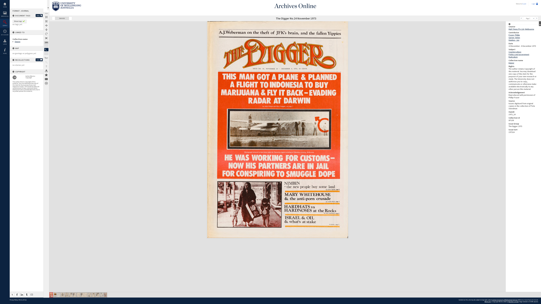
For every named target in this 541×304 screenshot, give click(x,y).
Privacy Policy (14, 300)
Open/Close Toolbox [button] (48, 5)
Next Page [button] (536, 18)
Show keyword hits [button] (46, 62)
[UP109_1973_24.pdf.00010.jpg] (90, 294)
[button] (46, 49)
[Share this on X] (12, 293)
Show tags (18, 21)
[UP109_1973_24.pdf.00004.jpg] (63, 294)
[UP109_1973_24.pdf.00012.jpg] (97, 294)
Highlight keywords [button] (46, 66)
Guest (524, 4)
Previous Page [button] (521, 18)
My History (5, 35)
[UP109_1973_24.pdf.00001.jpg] (51, 294)
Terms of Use (22, 300)
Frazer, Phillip (514, 35)
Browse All (5, 16)
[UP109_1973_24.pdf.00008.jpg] (78, 294)
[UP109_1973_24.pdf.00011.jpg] (94, 294)
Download (46, 71)
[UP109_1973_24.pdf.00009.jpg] (84, 294)
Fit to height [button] (46, 30)
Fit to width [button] (46, 25)
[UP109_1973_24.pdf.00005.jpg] (66, 294)
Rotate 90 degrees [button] (46, 34)
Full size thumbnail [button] (46, 17)
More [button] (5, 53)
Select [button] (533, 18)
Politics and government (519, 54)
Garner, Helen (514, 37)
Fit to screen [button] (46, 21)
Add (38, 15)
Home (5, 7)
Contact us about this (46, 79)
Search (5, 25)
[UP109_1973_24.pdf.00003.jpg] (59, 294)
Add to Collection (46, 75)
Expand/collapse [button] (540, 23)
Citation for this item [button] (46, 83)
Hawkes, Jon (514, 40)
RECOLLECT (488, 302)
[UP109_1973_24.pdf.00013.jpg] (101, 294)
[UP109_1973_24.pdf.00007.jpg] (74, 294)
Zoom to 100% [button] (46, 38)
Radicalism (513, 57)
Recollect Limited (513, 302)
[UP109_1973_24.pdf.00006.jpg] (70, 294)
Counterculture (515, 52)
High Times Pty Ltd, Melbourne (521, 29)
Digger (17, 41)
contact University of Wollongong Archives (505, 300)
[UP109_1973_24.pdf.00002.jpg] (55, 294)
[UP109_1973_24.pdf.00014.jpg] (105, 294)
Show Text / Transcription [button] (46, 58)
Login (5, 44)
